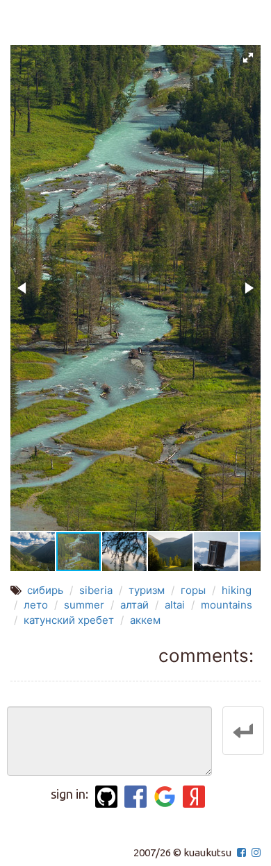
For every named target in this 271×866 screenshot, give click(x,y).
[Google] (165, 797)
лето (36, 604)
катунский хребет (69, 620)
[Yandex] (194, 797)
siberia (96, 590)
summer (84, 604)
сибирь (45, 590)
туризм (147, 590)
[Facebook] (135, 797)
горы (193, 590)
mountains (226, 604)
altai (175, 604)
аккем (145, 620)
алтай (134, 604)
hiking (237, 590)
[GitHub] (106, 797)
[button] (248, 57)
